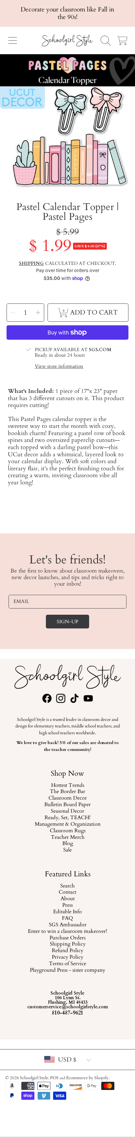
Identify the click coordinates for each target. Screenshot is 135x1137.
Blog (67, 844)
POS (54, 1078)
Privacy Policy (67, 957)
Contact (67, 892)
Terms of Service (67, 964)
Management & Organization (67, 824)
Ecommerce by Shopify (87, 1078)
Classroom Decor (67, 798)
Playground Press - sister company (67, 970)
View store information (59, 367)
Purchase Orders (67, 938)
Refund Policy (67, 951)
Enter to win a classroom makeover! (67, 931)
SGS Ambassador (67, 925)
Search (67, 886)
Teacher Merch (67, 837)
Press (67, 905)
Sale (67, 850)
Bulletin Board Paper (67, 805)
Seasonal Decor (67, 811)
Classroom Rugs (67, 831)
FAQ (67, 918)
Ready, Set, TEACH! (67, 818)
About (67, 899)
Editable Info (67, 912)
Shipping (31, 264)
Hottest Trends (67, 785)
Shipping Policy (67, 944)
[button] (12, 40)
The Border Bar (67, 792)
